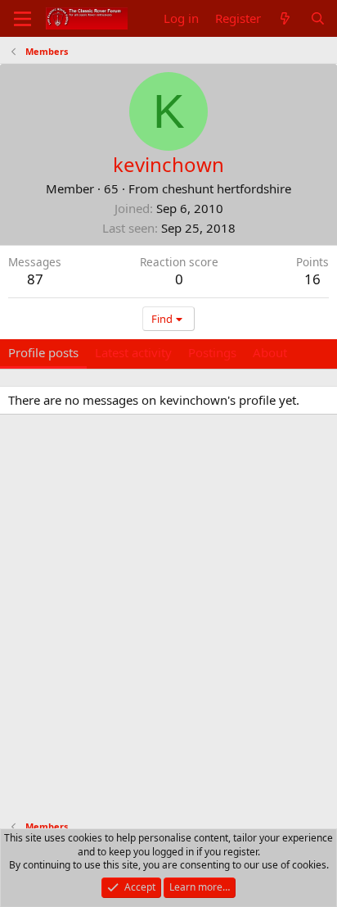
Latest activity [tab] (133, 352)
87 (35, 279)
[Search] (318, 18)
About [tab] (270, 352)
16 (312, 279)
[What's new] (285, 18)
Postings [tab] (212, 352)
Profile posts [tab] (43, 352)
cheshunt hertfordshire (226, 188)
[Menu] (22, 18)
